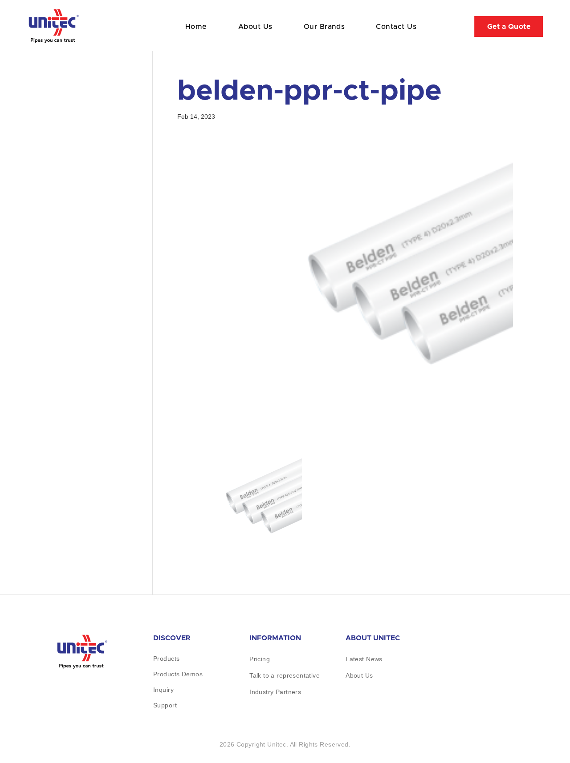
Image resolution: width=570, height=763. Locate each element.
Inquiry (163, 689)
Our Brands (324, 26)
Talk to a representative (284, 675)
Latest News (364, 659)
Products (166, 658)
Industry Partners (275, 691)
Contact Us (396, 26)
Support (165, 705)
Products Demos (178, 674)
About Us (255, 26)
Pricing (259, 659)
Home (196, 26)
